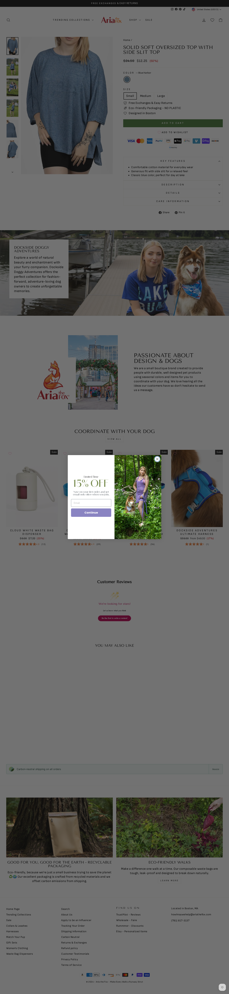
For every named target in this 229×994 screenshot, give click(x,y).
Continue (91, 512)
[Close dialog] (157, 459)
